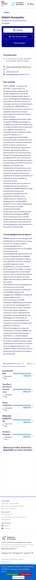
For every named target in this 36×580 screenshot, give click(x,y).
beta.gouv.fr (6, 553)
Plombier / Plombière (6, 433)
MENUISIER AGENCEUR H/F (6, 418)
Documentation (6, 515)
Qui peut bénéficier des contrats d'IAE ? (13, 517)
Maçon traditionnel (7, 403)
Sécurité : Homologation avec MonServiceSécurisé (16, 564)
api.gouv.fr (28, 553)
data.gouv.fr (17, 553)
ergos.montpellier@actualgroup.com (18, 67)
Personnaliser (18, 577)
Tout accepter (12, 574)
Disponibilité (5, 520)
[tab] (14, 363)
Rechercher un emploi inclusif (10, 504)
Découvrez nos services (8, 548)
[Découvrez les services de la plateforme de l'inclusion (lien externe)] (9, 538)
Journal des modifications (9, 509)
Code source (5, 561)
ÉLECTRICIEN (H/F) (7, 372)
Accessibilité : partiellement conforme (13, 559)
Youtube (5, 528)
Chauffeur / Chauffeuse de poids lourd (7, 388)
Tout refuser (25, 574)
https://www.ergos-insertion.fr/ (16, 74)
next (32, 363)
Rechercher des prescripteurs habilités (13, 506)
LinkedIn (5, 526)
